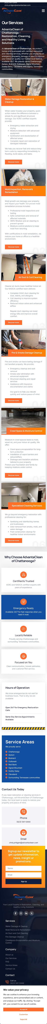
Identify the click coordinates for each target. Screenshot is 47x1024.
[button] (43, 10)
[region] (23, 1005)
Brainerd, (12, 64)
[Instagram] (21, 913)
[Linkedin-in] (26, 913)
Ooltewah (21, 64)
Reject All (23, 1019)
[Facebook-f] (15, 913)
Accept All (23, 1009)
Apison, (5, 64)
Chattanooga (35, 61)
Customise (23, 1014)
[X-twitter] (31, 913)
